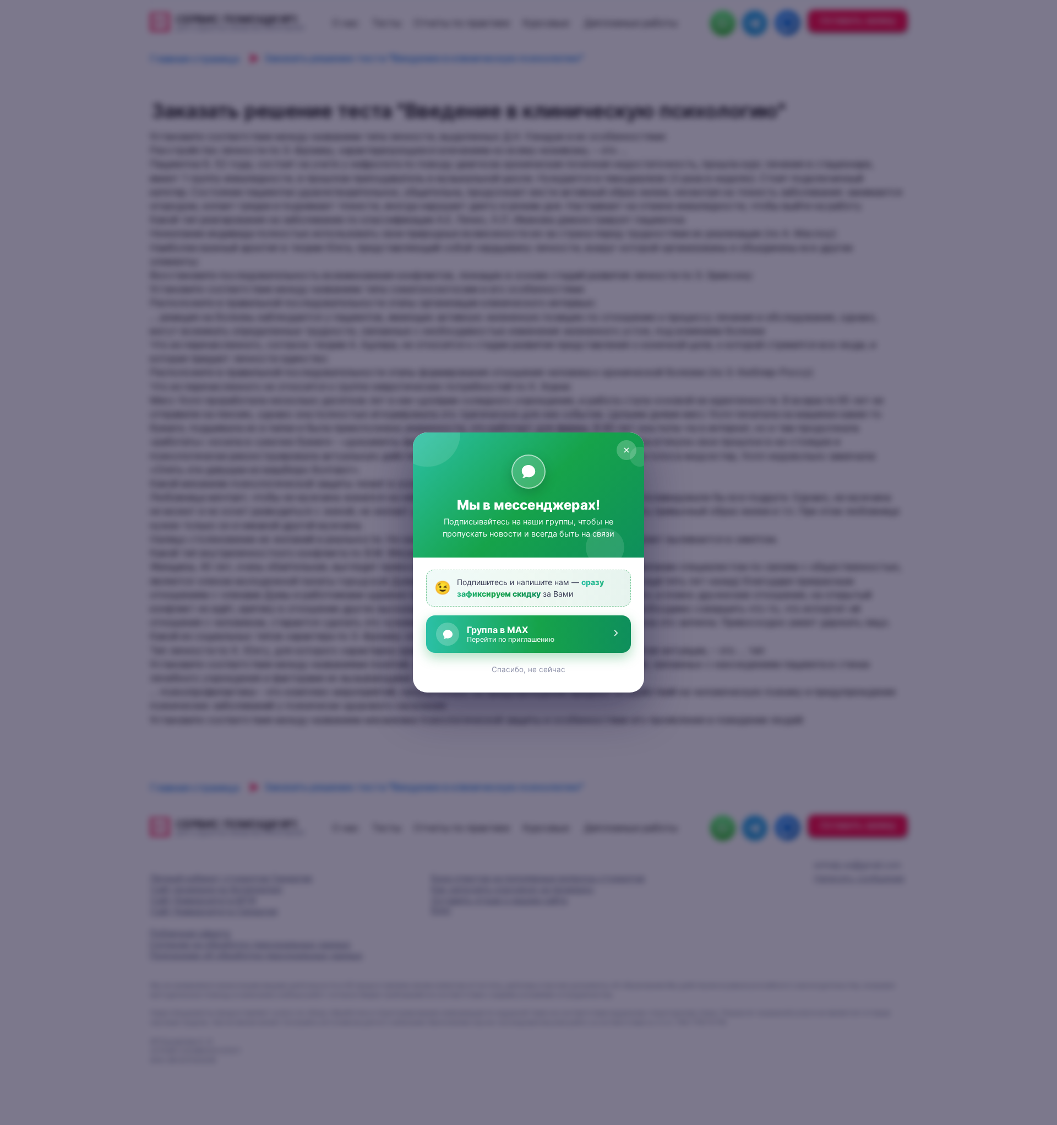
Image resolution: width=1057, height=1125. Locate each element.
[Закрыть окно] (626, 450)
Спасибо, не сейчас (528, 669)
